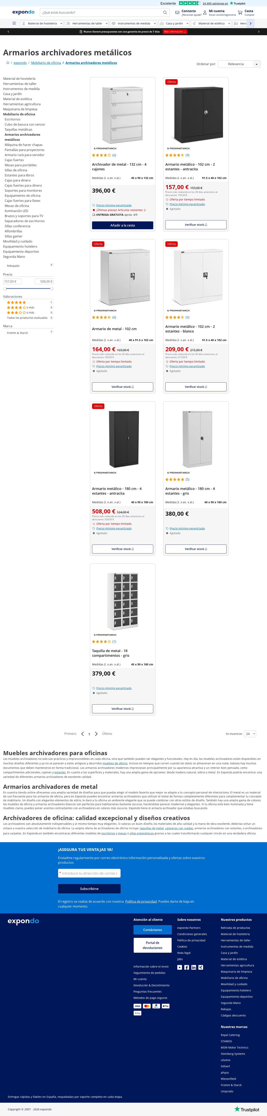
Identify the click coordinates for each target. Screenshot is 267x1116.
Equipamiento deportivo (21, 251)
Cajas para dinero (18, 180)
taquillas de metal (152, 828)
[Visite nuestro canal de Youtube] (179, 968)
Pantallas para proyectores (25, 150)
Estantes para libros (19, 175)
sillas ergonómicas (142, 833)
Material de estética (17, 99)
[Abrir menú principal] (14, 23)
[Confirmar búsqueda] (165, 12)
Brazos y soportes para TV (24, 216)
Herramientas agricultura (22, 104)
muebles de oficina (115, 763)
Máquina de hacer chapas (24, 145)
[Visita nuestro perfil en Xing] (200, 968)
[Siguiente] (96, 733)
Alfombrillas (13, 231)
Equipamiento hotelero (20, 246)
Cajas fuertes (14, 160)
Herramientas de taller (20, 84)
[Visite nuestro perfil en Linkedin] (193, 968)
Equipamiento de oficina (22, 195)
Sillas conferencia (17, 226)
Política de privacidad (141, 901)
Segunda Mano (14, 256)
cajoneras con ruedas (179, 828)
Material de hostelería (19, 78)
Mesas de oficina (17, 206)
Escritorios (13, 119)
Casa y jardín (12, 94)
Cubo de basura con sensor (25, 124)
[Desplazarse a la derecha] (258, 31)
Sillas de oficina (16, 170)
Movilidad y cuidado (17, 241)
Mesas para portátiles (21, 165)
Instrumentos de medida (21, 89)
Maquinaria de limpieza (20, 109)
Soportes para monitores (23, 190)
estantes (60, 772)
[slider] (5, 288)
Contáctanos (152, 930)
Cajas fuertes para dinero (23, 185)
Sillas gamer (13, 236)
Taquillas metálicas (18, 129)
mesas (122, 833)
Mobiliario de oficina (19, 114)
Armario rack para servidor (25, 155)
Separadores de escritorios (25, 221)
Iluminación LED (16, 211)
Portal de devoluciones (152, 945)
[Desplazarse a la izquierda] (8, 31)
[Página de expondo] (7, 63)
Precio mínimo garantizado (114, 205)
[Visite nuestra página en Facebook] (186, 968)
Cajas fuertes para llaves (22, 201)
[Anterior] (82, 733)
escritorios (108, 833)
